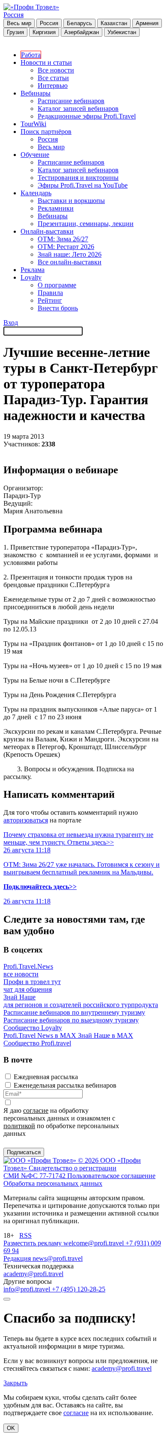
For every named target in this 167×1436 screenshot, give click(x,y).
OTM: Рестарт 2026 (66, 246)
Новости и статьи (46, 62)
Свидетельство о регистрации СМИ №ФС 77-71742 (59, 1171)
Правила (50, 292)
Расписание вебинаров (71, 100)
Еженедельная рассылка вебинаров (65, 1085)
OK (11, 1428)
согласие (35, 1110)
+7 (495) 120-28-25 (78, 1289)
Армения (147, 23)
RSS (25, 1235)
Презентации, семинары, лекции (86, 223)
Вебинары (36, 93)
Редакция (18, 1258)
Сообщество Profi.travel (37, 1043)
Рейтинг (50, 300)
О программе (57, 285)
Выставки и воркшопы (71, 200)
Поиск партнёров (46, 131)
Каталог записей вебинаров (78, 108)
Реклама (33, 269)
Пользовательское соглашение (111, 1175)
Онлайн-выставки (47, 231)
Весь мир (19, 23)
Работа (31, 54)
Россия (13, 14)
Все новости (56, 70)
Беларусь (79, 23)
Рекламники (56, 208)
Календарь (36, 193)
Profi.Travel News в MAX (40, 1035)
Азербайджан (81, 32)
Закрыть (15, 1383)
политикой (19, 1125)
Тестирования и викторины (78, 177)
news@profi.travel (58, 1258)
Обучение (35, 154)
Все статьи (53, 77)
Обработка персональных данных (52, 1183)
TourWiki (33, 123)
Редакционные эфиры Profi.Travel (87, 116)
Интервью (53, 85)
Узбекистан (121, 32)
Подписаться (24, 1152)
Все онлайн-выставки (69, 262)
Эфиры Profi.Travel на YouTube (83, 185)
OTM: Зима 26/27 (63, 239)
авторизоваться (25, 820)
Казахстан (114, 23)
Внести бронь (58, 308)
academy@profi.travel (33, 1273)
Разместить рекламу (33, 1243)
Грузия (15, 32)
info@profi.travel (27, 1289)
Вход (10, 322)
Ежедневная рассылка (46, 1076)
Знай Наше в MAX (105, 1035)
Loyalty (31, 277)
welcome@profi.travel (94, 1243)
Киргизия (44, 32)
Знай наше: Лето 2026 (69, 254)
